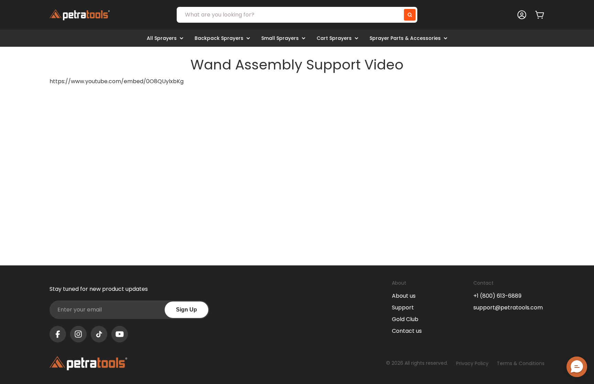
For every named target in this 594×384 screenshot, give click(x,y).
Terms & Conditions (520, 363)
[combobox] (297, 15)
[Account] (522, 15)
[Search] (410, 15)
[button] (576, 366)
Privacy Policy (472, 363)
